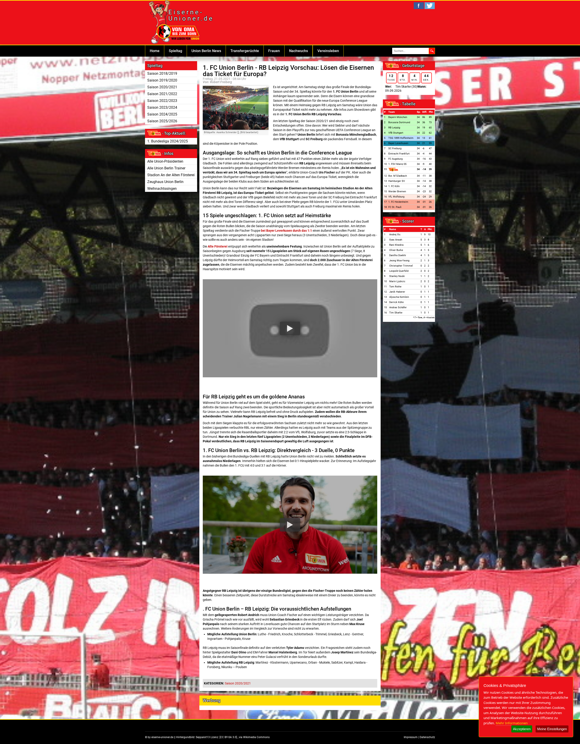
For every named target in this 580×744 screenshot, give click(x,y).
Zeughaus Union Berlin (165, 182)
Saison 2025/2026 (162, 121)
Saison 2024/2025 (162, 114)
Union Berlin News (206, 51)
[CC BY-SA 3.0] (229, 737)
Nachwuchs (298, 51)
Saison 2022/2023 (162, 101)
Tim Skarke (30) (406, 86)
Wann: (421, 86)
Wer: (388, 86)
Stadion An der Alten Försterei (171, 175)
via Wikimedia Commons (254, 737)
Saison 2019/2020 (162, 80)
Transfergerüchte (244, 51)
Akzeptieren (522, 729)
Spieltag (175, 51)
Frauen (274, 51)
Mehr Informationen (512, 723)
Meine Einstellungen (552, 729)
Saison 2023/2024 (162, 107)
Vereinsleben (328, 51)
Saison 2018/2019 (162, 73)
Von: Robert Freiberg (217, 82)
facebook (419, 5)
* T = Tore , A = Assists (424, 317)
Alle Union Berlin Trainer (166, 168)
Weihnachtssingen (162, 188)
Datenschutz (427, 737)
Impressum (411, 737)
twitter (430, 5)
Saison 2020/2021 (162, 87)
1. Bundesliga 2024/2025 (167, 141)
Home (155, 51)
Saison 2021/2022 (162, 94)
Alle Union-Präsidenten (165, 161)
